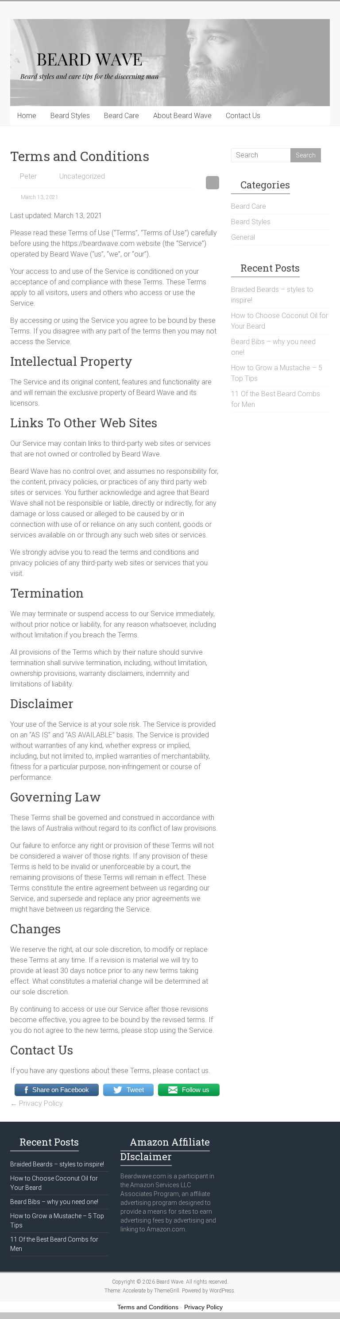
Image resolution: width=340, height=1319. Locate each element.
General (243, 237)
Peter (28, 176)
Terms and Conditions (147, 1307)
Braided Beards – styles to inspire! (57, 1164)
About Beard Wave (182, 115)
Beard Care (121, 115)
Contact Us (243, 115)
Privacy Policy (36, 1103)
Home (26, 115)
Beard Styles (70, 115)
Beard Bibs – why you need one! (54, 1201)
